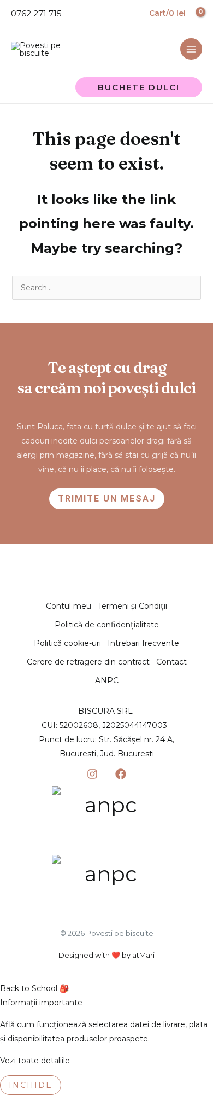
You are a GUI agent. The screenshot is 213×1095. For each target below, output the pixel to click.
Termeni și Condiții (132, 606)
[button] (138, 87)
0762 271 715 (36, 13)
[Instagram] (92, 773)
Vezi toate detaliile (35, 1060)
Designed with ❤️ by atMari (106, 955)
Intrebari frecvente (143, 643)
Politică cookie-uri (67, 643)
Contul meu (68, 606)
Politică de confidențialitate (107, 625)
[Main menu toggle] (191, 49)
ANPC (107, 680)
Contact (171, 662)
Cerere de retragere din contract (88, 662)
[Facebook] (120, 773)
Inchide (30, 1085)
